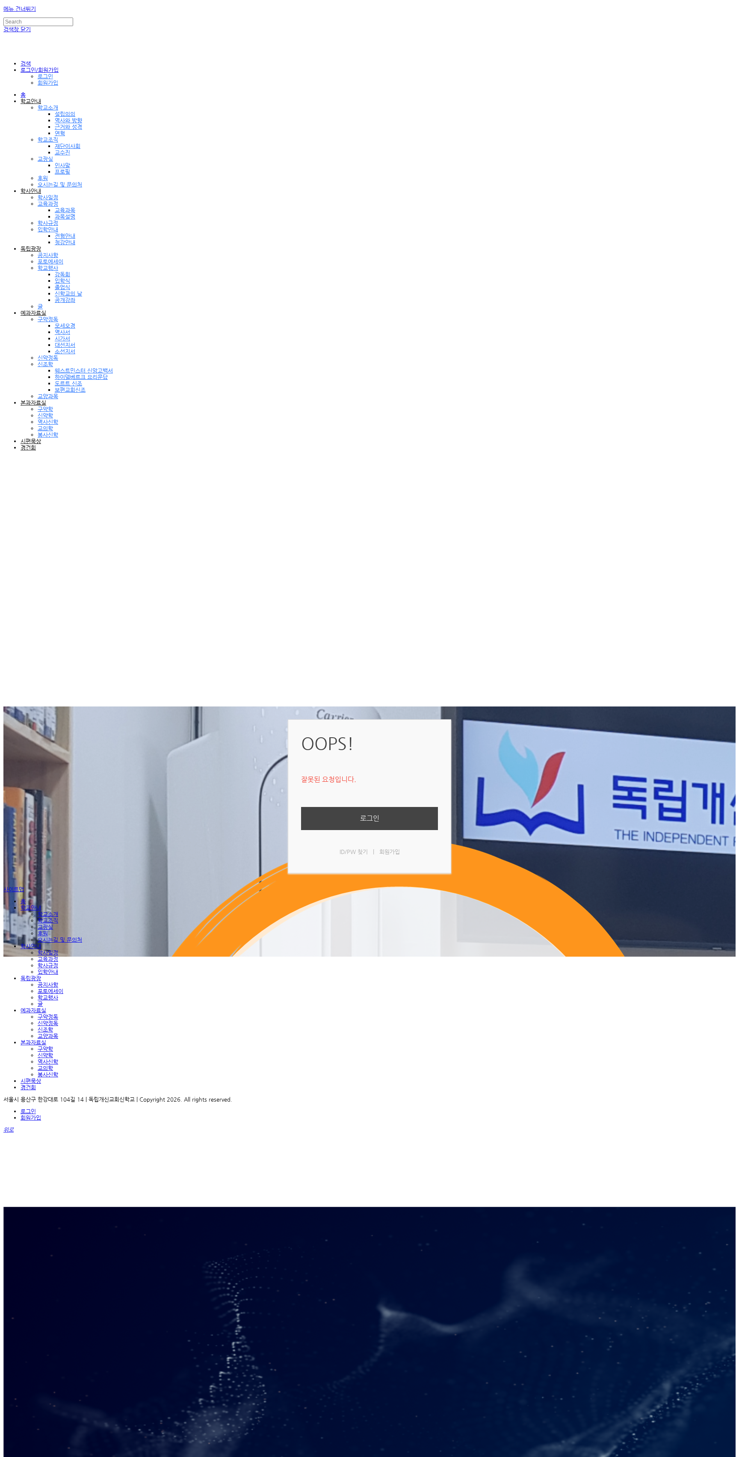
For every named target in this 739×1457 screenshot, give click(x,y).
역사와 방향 (68, 120)
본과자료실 (33, 402)
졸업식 (62, 287)
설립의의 (65, 114)
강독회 (62, 274)
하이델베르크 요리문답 (81, 377)
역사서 (62, 332)
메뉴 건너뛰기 (19, 9)
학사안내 (31, 191)
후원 (43, 178)
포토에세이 (50, 261)
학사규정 (48, 223)
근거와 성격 (68, 127)
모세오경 (65, 325)
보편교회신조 (70, 390)
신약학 (45, 415)
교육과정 (48, 204)
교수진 (62, 152)
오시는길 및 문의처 (60, 184)
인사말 (62, 165)
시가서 (62, 338)
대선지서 (65, 345)
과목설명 (65, 216)
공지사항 (48, 255)
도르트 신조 (68, 383)
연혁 (60, 133)
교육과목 (65, 210)
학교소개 (48, 107)
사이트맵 (13, 889)
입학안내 (48, 229)
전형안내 (65, 236)
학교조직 (48, 139)
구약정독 (48, 319)
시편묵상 (31, 441)
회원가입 (48, 83)
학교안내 (31, 101)
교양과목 (48, 396)
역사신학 (48, 422)
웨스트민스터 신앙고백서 (84, 370)
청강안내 (65, 242)
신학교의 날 (68, 293)
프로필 (62, 171)
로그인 (45, 76)
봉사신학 (48, 434)
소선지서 (65, 351)
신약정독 (48, 358)
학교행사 (48, 268)
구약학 (45, 409)
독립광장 (31, 248)
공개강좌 (65, 300)
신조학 (45, 364)
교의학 (45, 428)
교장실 (45, 159)
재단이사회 (67, 146)
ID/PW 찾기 (354, 851)
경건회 (28, 447)
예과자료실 (33, 313)
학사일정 (48, 197)
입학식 (62, 281)
